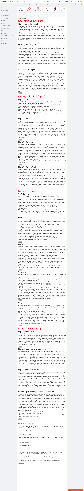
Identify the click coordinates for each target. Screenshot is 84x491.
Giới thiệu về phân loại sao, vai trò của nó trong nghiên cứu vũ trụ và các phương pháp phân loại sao (41, 438)
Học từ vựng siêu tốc (6, 30)
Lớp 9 (63, 4)
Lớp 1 (19, 4)
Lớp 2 (24, 4)
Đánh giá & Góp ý (6, 25)
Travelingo (5, 38)
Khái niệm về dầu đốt (24, 442)
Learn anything (22, 16)
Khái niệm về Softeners (25, 449)
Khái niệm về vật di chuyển (26, 434)
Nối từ (4, 40)
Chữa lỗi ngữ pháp (6, 18)
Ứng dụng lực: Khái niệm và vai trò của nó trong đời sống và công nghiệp (38, 457)
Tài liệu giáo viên (5, 15)
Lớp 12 (80, 4)
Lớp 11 (74, 4)
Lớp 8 (57, 4)
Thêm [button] (60, 1)
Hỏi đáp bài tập (6, 10)
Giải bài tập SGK (21, 1)
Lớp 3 (30, 4)
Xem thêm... (21, 463)
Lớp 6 (46, 4)
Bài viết (4, 20)
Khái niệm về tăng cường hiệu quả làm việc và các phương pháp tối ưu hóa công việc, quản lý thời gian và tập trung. (41, 426)
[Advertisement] (75, 25)
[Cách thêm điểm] (68, 1)
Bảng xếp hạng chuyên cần (7, 35)
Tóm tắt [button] (20, 41)
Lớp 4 (35, 4)
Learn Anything (6, 28)
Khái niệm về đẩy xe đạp (25, 445)
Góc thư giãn (38, 1)
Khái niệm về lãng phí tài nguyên (27, 431)
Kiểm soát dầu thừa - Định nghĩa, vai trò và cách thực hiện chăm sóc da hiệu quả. (39, 460)
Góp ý (54, 1)
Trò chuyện (30, 1)
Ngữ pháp (5, 23)
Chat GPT (4, 13)
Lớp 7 (52, 4)
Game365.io (47, 1)
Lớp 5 (41, 4)
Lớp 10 (68, 4)
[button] (81, 1)
